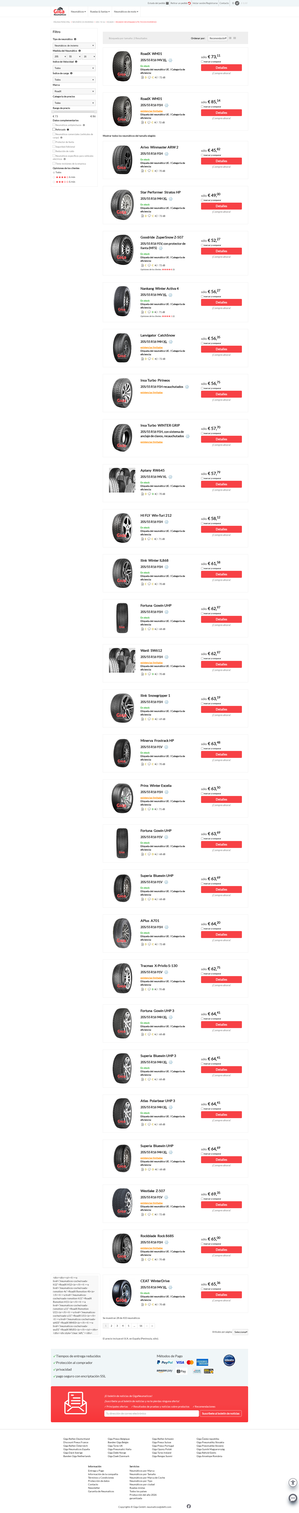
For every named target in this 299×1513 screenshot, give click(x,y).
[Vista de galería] (234, 38)
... (134, 1325)
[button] (293, 1482)
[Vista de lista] (230, 38)
